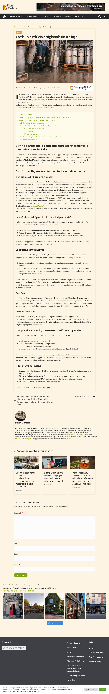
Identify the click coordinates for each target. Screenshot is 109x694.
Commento (18, 513)
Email (16, 554)
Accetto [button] (103, 690)
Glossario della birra (75, 661)
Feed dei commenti (96, 657)
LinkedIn (18, 438)
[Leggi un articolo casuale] (104, 16)
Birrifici (22, 27)
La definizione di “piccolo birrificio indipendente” (39, 126)
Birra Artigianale (39, 87)
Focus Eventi (72, 647)
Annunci (68, 16)
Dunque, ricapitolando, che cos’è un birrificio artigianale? (42, 137)
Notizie (45, 16)
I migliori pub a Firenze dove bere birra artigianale (74, 668)
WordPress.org (95, 661)
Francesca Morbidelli (75, 656)
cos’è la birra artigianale (32, 195)
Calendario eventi (74, 643)
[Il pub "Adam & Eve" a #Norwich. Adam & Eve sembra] (34, 606)
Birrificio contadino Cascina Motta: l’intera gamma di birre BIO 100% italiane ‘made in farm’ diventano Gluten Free (35, 400)
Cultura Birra (31, 16)
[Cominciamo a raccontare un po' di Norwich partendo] (96, 606)
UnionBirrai (48, 87)
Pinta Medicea (14, 16)
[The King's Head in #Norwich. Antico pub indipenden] (75, 606)
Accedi (91, 648)
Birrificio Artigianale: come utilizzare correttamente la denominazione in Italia (46, 117)
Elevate (39, 387)
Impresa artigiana (32, 134)
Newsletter (71, 679)
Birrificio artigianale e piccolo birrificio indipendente (37, 120)
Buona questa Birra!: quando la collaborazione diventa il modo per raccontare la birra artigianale (25, 479)
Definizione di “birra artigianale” (33, 123)
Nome (16, 543)
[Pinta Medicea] (4, 16)
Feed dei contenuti (96, 652)
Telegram (28, 438)
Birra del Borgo (39, 99)
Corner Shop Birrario (76, 675)
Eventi (56, 16)
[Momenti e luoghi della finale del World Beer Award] (54, 606)
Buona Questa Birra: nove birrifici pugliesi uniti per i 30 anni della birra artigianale (54, 476)
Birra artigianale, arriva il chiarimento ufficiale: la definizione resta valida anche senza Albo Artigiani (82, 478)
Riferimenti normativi (30, 139)
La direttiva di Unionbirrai (35, 128)
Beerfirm (30, 131)
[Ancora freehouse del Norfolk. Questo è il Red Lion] (13, 606)
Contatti (79, 16)
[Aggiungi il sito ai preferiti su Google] (81, 88)
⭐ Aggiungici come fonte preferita (19, 590)
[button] (21, 16)
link (34, 157)
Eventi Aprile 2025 (83, 396)
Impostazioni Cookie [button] (91, 690)
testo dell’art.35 (37, 206)
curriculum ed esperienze (74, 434)
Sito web (17, 564)
